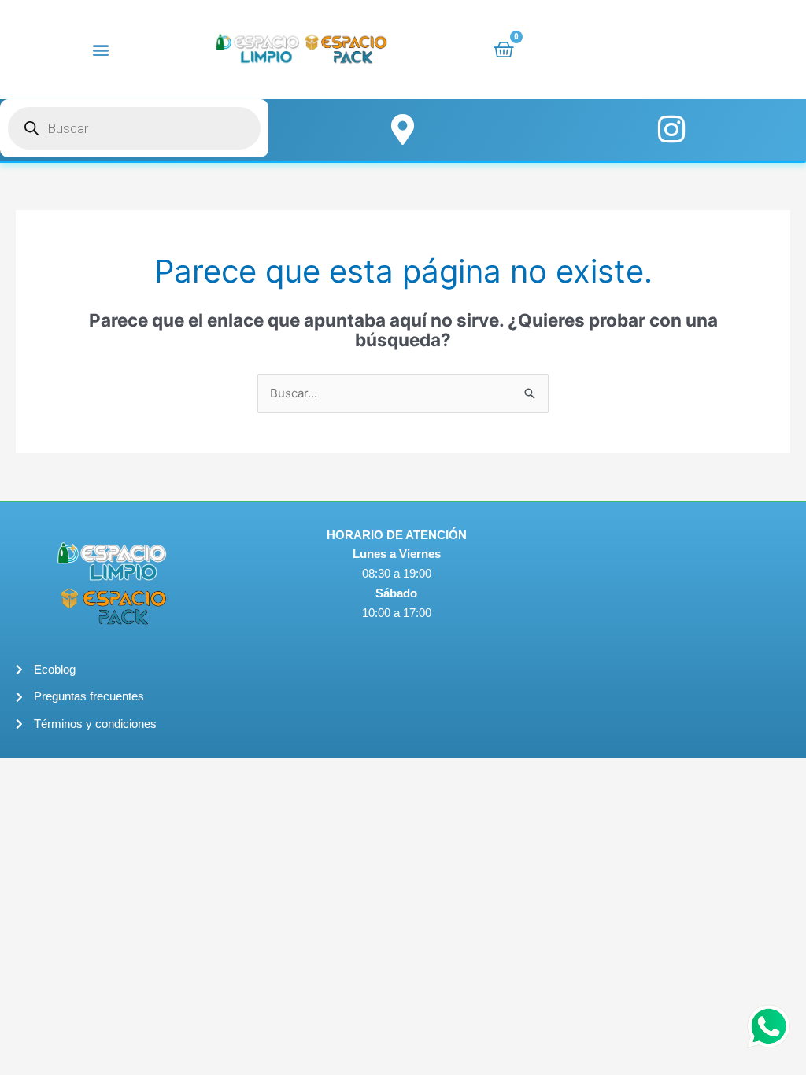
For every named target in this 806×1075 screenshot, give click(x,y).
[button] (101, 49)
